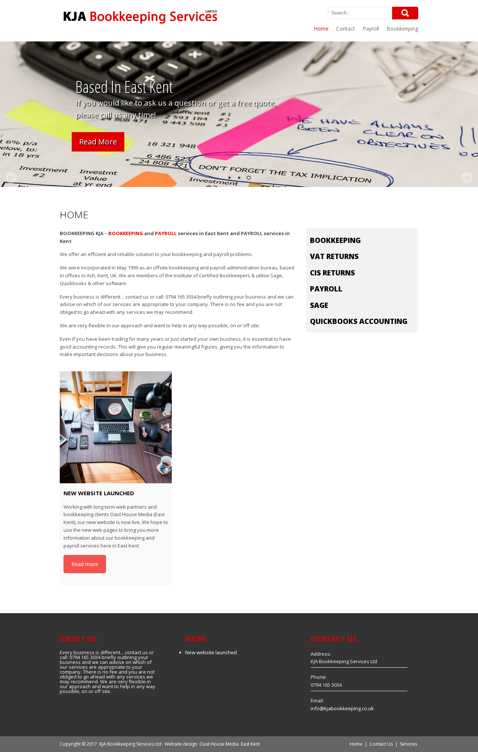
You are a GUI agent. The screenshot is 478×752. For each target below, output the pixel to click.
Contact (345, 28)
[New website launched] (116, 427)
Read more (84, 564)
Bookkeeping (402, 28)
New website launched (211, 652)
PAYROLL (166, 233)
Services (408, 744)
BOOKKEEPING (125, 233)
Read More (98, 142)
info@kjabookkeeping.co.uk (342, 708)
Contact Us (381, 744)
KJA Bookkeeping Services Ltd (130, 744)
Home (321, 28)
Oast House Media (219, 744)
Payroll (371, 28)
